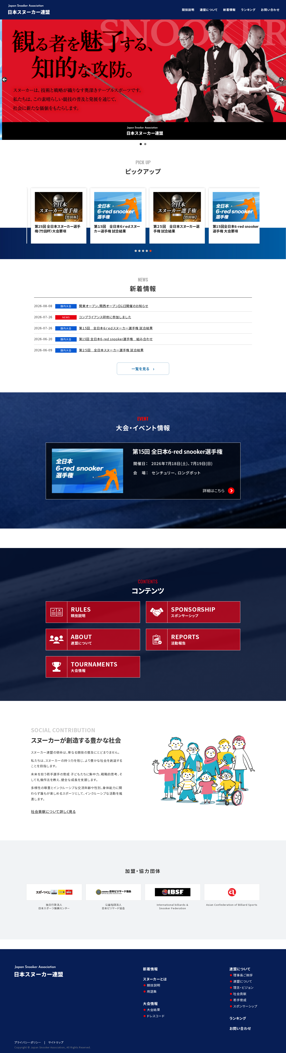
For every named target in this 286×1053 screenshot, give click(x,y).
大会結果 (153, 1009)
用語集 (152, 991)
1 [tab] (141, 144)
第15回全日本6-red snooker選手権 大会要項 (231, 228)
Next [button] (281, 79)
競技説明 (188, 10)
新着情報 (229, 10)
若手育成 (240, 1000)
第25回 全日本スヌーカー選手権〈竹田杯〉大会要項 (53, 228)
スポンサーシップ (245, 1006)
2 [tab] (145, 144)
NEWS (66, 317)
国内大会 (66, 306)
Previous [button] (4, 79)
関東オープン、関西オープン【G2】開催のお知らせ (113, 305)
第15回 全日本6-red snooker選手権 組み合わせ (116, 339)
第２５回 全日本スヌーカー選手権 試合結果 (172, 228)
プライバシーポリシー (27, 1042)
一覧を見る (141, 368)
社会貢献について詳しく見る (53, 811)
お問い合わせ (270, 10)
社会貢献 (240, 993)
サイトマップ (56, 1042)
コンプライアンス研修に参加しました (105, 317)
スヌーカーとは (155, 978)
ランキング (248, 10)
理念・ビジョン (243, 987)
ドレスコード (156, 1016)
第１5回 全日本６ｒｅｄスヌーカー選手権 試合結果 (113, 228)
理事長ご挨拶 (243, 975)
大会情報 (150, 1003)
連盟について (209, 10)
